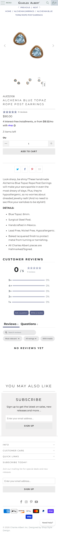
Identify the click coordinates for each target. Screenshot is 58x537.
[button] (29, 280)
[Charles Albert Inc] (29, 3)
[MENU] (1, 3)
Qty (4, 137)
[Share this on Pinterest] (32, 169)
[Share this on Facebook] (25, 169)
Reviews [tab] (11, 324)
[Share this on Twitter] (17, 169)
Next (35, 7)
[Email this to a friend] (40, 169)
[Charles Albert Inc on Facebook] (21, 502)
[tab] (29, 324)
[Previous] (5, 45)
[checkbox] (47, 338)
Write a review (37, 313)
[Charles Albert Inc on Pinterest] (31, 502)
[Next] (53, 45)
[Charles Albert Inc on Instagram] (26, 502)
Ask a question (21, 313)
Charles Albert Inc (19, 527)
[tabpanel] (29, 354)
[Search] (47, 3)
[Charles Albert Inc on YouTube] (36, 502)
